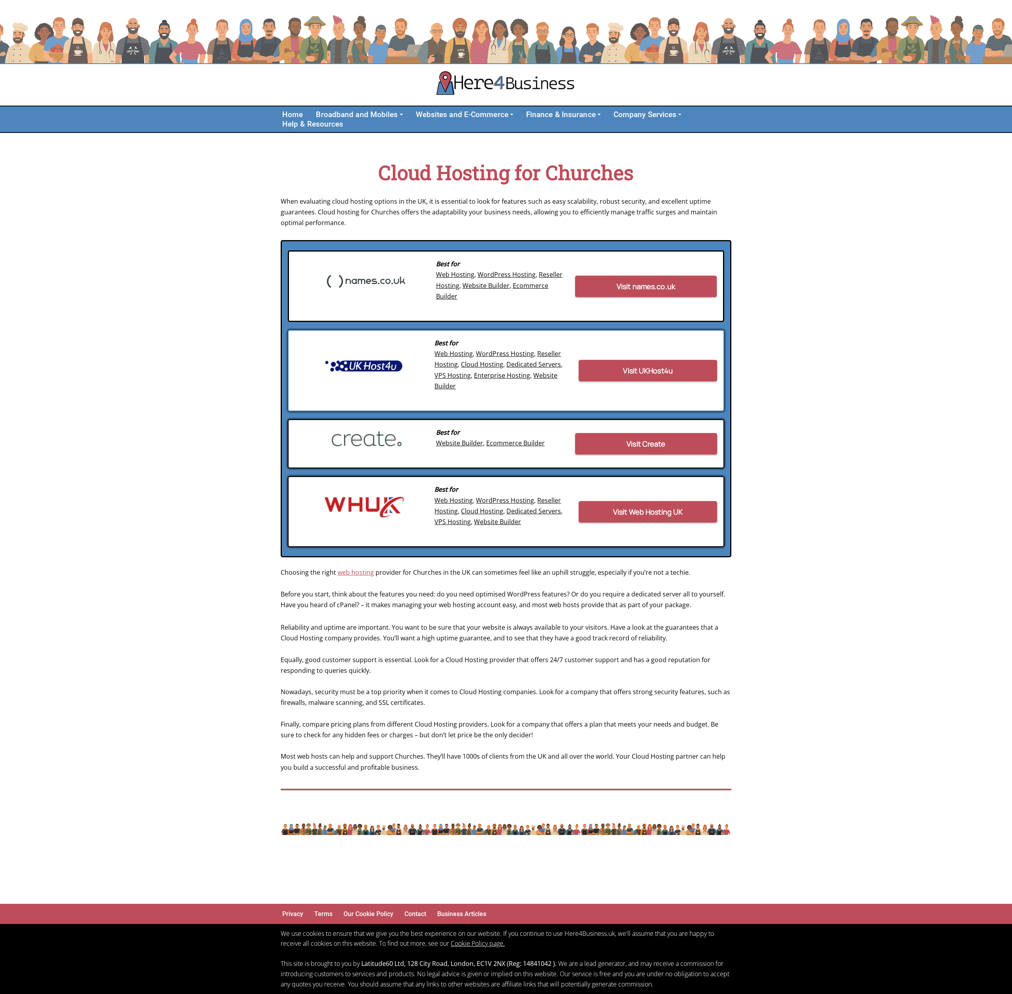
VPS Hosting (452, 375)
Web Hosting (455, 274)
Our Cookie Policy (368, 914)
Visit (646, 286)
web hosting (356, 572)
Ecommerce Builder (515, 443)
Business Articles (461, 914)
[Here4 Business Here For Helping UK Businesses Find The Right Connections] (506, 84)
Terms (323, 914)
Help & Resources (313, 124)
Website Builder (486, 285)
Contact (415, 914)
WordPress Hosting (507, 274)
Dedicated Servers (533, 364)
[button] (401, 114)
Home (292, 114)
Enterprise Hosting (502, 375)
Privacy (292, 914)
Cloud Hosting (482, 364)
